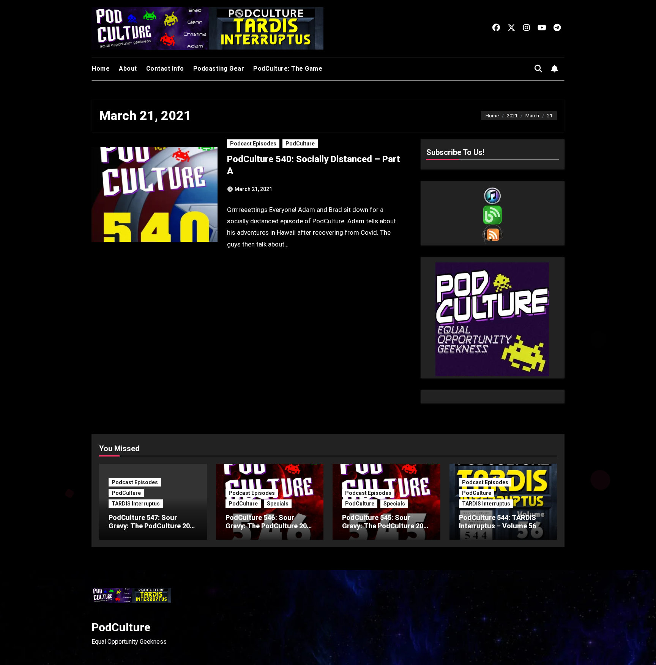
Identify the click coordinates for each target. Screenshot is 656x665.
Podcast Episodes (253, 144)
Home (101, 68)
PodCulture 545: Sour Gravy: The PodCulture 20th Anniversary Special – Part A (386, 529)
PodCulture (300, 144)
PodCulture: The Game (287, 68)
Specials (278, 504)
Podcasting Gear (218, 68)
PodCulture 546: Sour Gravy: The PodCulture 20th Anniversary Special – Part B (269, 529)
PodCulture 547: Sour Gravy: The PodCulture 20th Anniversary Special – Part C (152, 529)
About (128, 68)
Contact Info (165, 68)
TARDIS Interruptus (136, 504)
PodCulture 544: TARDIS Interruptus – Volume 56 (497, 521)
